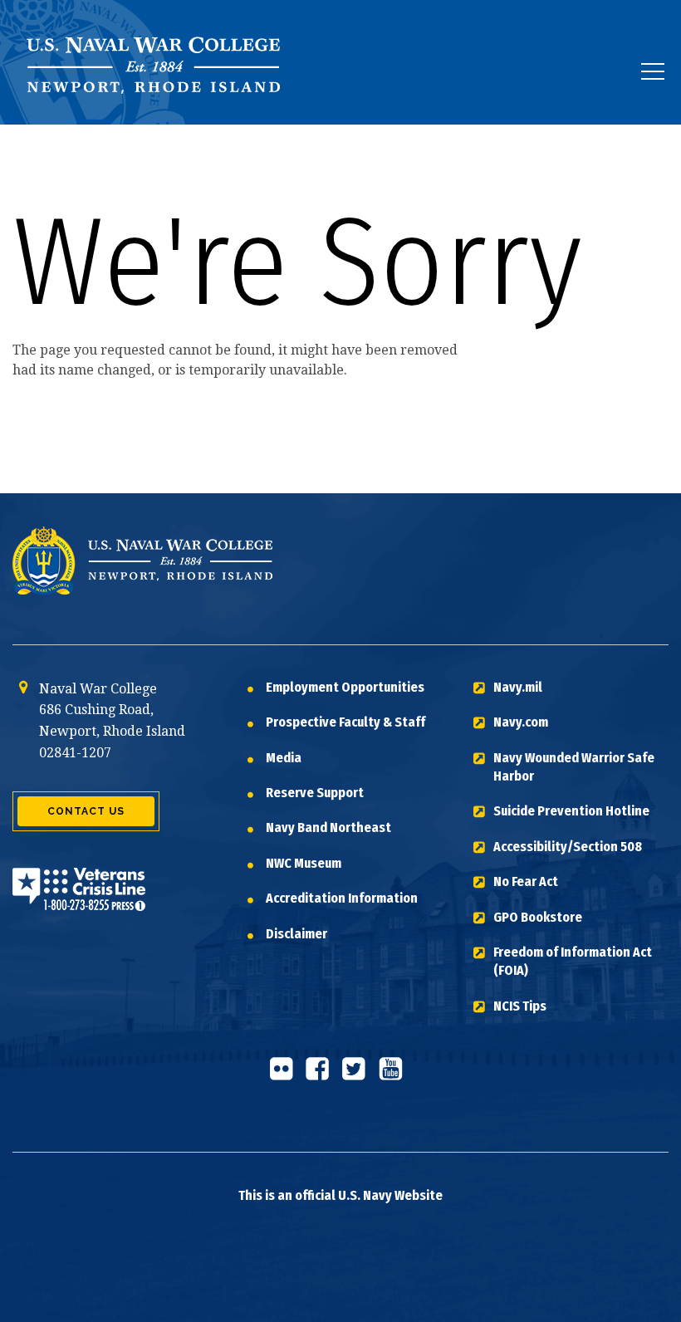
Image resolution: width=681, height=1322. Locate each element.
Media (283, 758)
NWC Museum (303, 863)
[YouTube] (395, 1075)
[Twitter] (358, 1075)
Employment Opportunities (345, 687)
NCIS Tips (519, 1006)
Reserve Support (315, 793)
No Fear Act (525, 881)
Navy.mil (517, 687)
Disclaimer (296, 934)
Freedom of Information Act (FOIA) (572, 961)
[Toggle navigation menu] (652, 71)
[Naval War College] (158, 124)
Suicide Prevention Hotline (571, 811)
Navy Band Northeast (328, 827)
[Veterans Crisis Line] (78, 900)
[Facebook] (322, 1075)
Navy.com (520, 722)
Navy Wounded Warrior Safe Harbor (573, 767)
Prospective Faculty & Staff (345, 722)
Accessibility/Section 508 (567, 846)
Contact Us (86, 811)
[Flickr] (285, 1075)
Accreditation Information (342, 898)
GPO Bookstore (537, 917)
